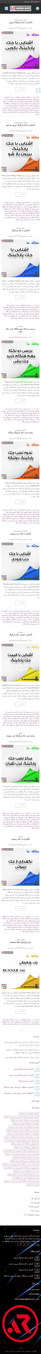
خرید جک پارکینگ (11, 417)
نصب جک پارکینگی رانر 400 (18, 725)
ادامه (20, 89)
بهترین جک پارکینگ (15, 99)
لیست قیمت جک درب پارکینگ (30, 1164)
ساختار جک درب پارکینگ (15, 314)
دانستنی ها (20, 326)
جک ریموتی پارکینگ (29, 925)
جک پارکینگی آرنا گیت (25, 103)
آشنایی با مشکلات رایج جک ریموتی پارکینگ (18, 1087)
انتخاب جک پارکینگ (26, 99)
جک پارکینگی (35, 103)
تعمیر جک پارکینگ (27, 309)
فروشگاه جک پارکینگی (28, 213)
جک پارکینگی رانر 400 (12, 311)
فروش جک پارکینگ (28, 720)
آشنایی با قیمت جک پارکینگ (24, 512)
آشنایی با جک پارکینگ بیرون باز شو (20, 125)
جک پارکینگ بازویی (22, 101)
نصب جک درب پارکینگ (30, 219)
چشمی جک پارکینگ (15, 211)
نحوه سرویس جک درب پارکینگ (16, 419)
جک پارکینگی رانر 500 (23, 923)
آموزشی (23, 430)
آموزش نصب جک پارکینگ (25, 204)
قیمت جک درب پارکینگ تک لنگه (12, 723)
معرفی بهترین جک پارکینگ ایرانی (16, 929)
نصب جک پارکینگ (30, 215)
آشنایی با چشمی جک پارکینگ (10, 813)
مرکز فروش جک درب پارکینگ (26, 826)
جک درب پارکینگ (11, 923)
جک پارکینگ (31, 101)
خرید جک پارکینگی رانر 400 (22, 105)
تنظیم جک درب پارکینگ (16, 514)
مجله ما (20, 1348)
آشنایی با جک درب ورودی (20, 533)
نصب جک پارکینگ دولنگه (28, 112)
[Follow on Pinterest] (19, 1244)
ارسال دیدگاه (20, 219)
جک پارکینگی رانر (24, 311)
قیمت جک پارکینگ (27, 110)
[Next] (18, 1030)
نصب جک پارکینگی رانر (13, 112)
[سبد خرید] (6, 8)
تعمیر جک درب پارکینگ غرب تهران (14, 817)
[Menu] (37, 8)
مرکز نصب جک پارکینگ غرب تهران (20, 736)
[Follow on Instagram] (30, 1244)
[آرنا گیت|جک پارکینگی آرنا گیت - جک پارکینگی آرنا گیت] (20, 8)
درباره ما (36, 1211)
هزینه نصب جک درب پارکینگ (31, 523)
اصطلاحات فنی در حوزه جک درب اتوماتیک (18, 1093)
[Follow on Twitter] (26, 1244)
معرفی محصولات (18, 20)
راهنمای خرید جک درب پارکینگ (22, 108)
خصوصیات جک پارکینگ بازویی (30, 314)
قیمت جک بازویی (18, 720)
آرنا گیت (25, 20)
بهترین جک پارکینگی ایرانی (24, 413)
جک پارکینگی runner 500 (20, 942)
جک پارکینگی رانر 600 (12, 103)
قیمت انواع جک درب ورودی (24, 622)
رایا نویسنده (12, 28)
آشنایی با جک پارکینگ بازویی (20, 22)
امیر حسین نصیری (12, 948)
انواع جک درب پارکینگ (32, 1123)
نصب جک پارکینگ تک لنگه (17, 215)
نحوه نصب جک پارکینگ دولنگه (20, 432)
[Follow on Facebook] (34, 1244)
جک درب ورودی (27, 619)
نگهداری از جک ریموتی (20, 839)
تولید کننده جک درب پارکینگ (24, 207)
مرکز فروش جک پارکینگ (15, 110)
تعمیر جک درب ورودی (15, 1127)
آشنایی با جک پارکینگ (20, 230)
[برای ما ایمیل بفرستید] (22, 1244)
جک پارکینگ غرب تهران (9, 101)
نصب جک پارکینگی (33, 1178)
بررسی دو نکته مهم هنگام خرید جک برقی (20, 330)
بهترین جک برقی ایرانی (13, 411)
